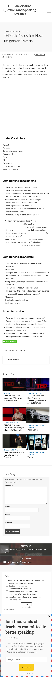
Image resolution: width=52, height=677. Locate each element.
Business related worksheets (20, 589)
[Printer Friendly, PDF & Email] (10, 341)
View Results (26, 607)
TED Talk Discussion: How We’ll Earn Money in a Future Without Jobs (14, 427)
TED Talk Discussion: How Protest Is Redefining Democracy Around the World (37, 399)
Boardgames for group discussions (22, 594)
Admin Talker (40, 54)
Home (6, 31)
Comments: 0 (9, 57)
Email (7, 514)
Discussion (15, 31)
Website (8, 522)
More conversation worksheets (21, 583)
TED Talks (26, 31)
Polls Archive (9, 610)
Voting (30, 457)
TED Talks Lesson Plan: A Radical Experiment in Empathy (14, 454)
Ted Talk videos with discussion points (23, 591)
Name (7, 506)
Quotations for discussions (19, 586)
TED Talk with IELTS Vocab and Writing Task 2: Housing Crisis (13, 398)
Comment (10, 485)
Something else (15, 600)
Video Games (33, 430)
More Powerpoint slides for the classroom (25, 597)
